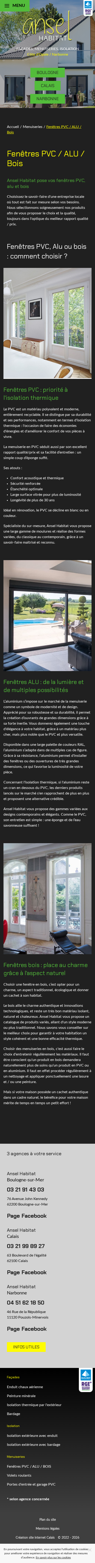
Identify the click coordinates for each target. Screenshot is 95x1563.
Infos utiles (26, 1347)
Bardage (13, 1414)
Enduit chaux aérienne (25, 1387)
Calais (47, 85)
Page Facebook (27, 1215)
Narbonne (47, 99)
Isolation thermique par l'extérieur (34, 1405)
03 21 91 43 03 (25, 1189)
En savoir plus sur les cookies (53, 1557)
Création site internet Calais (35, 1537)
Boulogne (48, 72)
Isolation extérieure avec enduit (32, 1436)
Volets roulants (19, 1475)
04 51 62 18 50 (25, 1302)
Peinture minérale (21, 1396)
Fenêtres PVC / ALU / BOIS (29, 1466)
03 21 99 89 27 (26, 1246)
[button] (15, 5)
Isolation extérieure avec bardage (33, 1445)
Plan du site (47, 1519)
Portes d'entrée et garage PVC (31, 1484)
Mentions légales (47, 1528)
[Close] (90, 1550)
